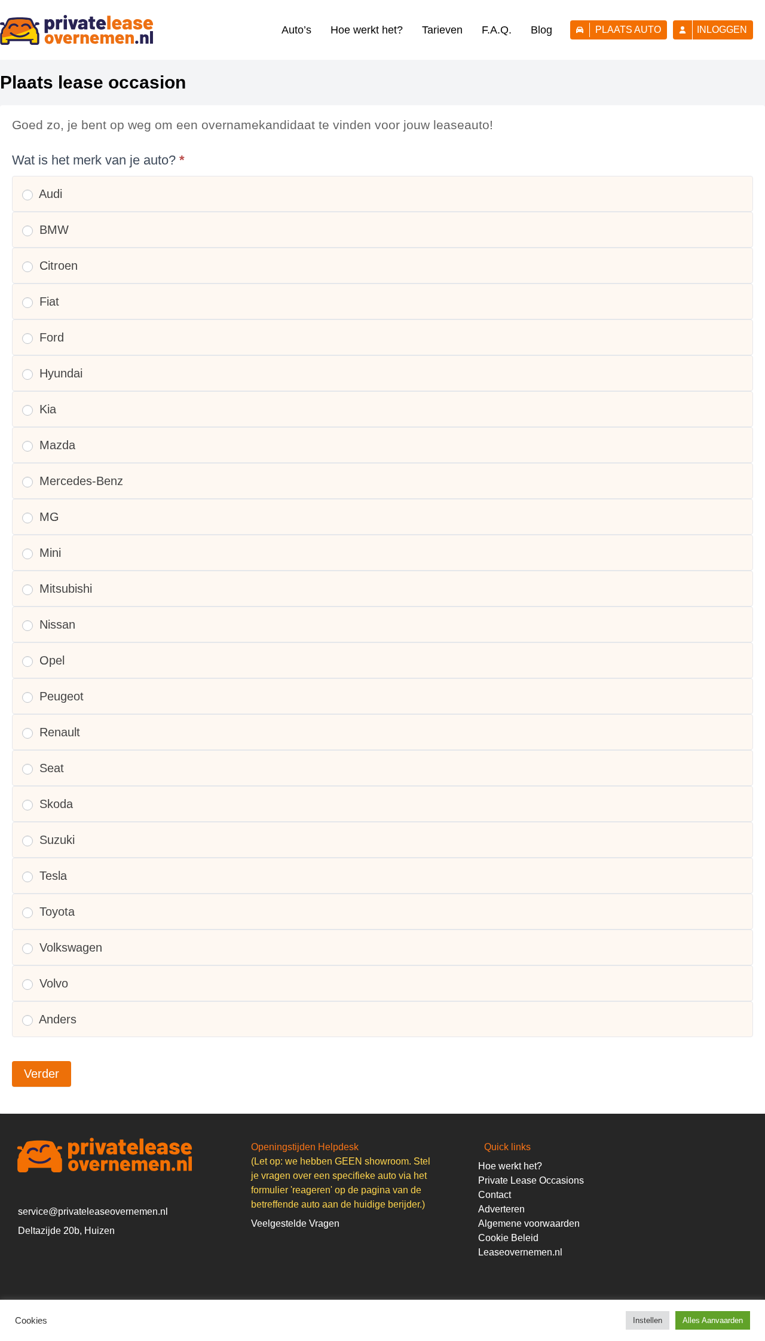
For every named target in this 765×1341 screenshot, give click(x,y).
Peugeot (60, 696)
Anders (56, 1019)
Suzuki (55, 839)
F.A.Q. (497, 30)
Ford (50, 337)
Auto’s (296, 30)
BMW (52, 229)
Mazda (55, 445)
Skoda (54, 803)
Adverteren (501, 1209)
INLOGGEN (722, 30)
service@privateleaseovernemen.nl (93, 1211)
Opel (50, 660)
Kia (46, 409)
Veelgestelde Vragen (295, 1223)
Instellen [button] (647, 1320)
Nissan (55, 624)
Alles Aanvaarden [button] (713, 1320)
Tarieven (442, 30)
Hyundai (59, 373)
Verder (41, 1073)
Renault (58, 732)
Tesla (51, 875)
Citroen (57, 265)
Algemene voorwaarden (529, 1223)
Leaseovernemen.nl (520, 1252)
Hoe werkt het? (367, 30)
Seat (50, 768)
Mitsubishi (64, 588)
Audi (49, 193)
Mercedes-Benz (79, 480)
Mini (48, 552)
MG (47, 516)
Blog (541, 30)
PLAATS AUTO (628, 30)
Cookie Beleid (508, 1238)
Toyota (55, 911)
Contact (494, 1195)
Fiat (47, 301)
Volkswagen (69, 947)
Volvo (52, 983)
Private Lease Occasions (531, 1180)
